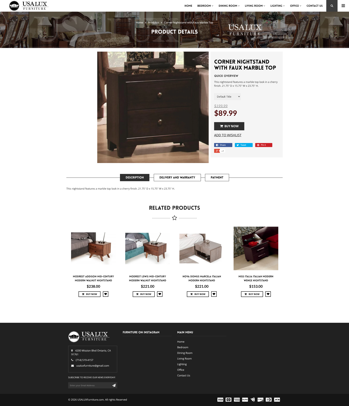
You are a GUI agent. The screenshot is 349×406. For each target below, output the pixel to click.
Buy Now (231, 126)
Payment (217, 178)
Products (153, 22)
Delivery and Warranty (177, 178)
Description (135, 178)
